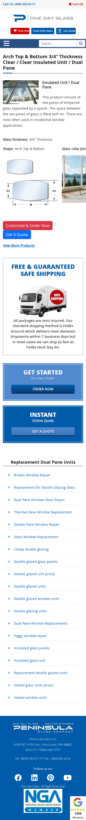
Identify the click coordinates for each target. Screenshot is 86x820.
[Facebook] (18, 779)
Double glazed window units (36, 598)
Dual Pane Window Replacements (41, 623)
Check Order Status (43, 30)
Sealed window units (30, 697)
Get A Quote (17, 234)
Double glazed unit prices (34, 574)
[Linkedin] (34, 779)
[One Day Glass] (43, 20)
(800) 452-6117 (25, 4)
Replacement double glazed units (41, 672)
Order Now (23, 30)
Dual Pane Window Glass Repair (39, 499)
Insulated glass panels (32, 648)
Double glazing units (30, 611)
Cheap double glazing (31, 549)
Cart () (77, 4)
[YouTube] (68, 779)
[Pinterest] (50, 779)
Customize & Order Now (27, 225)
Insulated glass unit (29, 660)
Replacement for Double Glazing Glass (44, 487)
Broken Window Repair (32, 475)
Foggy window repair (30, 635)
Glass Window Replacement (36, 537)
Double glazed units (30, 586)
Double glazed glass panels (36, 561)
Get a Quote (69, 30)
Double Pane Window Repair (36, 524)
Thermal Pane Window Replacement (43, 512)
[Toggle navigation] (6, 43)
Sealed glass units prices (34, 685)
